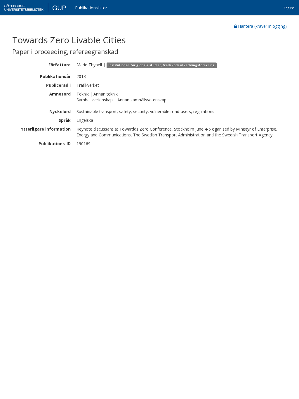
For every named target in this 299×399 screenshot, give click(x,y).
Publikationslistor (91, 8)
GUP (59, 7)
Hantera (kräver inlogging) (262, 26)
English (289, 8)
